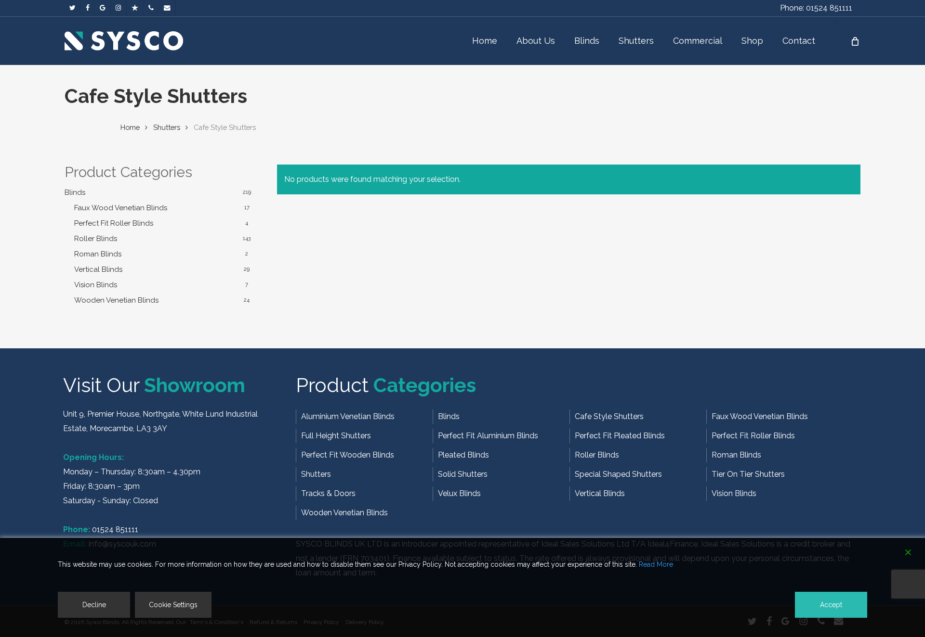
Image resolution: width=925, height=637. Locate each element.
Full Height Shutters (336, 435)
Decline (94, 605)
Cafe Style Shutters (609, 416)
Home (130, 127)
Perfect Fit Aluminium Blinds (488, 435)
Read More (656, 564)
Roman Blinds (97, 254)
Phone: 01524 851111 (816, 8)
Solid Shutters (463, 474)
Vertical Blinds (98, 269)
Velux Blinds (459, 493)
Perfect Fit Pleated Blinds (620, 435)
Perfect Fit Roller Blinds (113, 223)
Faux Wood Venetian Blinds (120, 208)
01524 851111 (115, 529)
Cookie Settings (173, 605)
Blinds (75, 192)
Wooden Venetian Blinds (116, 300)
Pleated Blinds (463, 454)
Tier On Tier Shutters (748, 474)
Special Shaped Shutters (618, 474)
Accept (831, 605)
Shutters (166, 127)
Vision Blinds (95, 284)
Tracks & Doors (328, 493)
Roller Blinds (95, 238)
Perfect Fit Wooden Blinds (347, 454)
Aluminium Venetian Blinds (348, 416)
